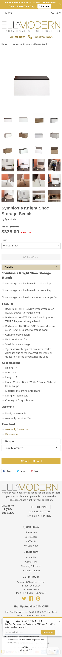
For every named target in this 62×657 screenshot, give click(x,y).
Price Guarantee (31, 448)
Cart (57, 13)
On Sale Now (31, 545)
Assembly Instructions (18, 429)
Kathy (25, 647)
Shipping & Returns (31, 565)
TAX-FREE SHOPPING (39, 516)
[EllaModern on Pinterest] (38, 599)
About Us (31, 557)
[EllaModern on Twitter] (24, 599)
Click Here (44, 6)
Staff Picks (31, 541)
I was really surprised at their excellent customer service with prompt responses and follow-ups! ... (26, 640)
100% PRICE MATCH (38, 511)
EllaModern (8, 505)
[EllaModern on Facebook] (31, 599)
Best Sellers (31, 536)
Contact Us (31, 561)
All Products (31, 532)
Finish (4, 240)
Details (31, 267)
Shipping (31, 441)
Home (4, 44)
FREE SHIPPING (38, 507)
